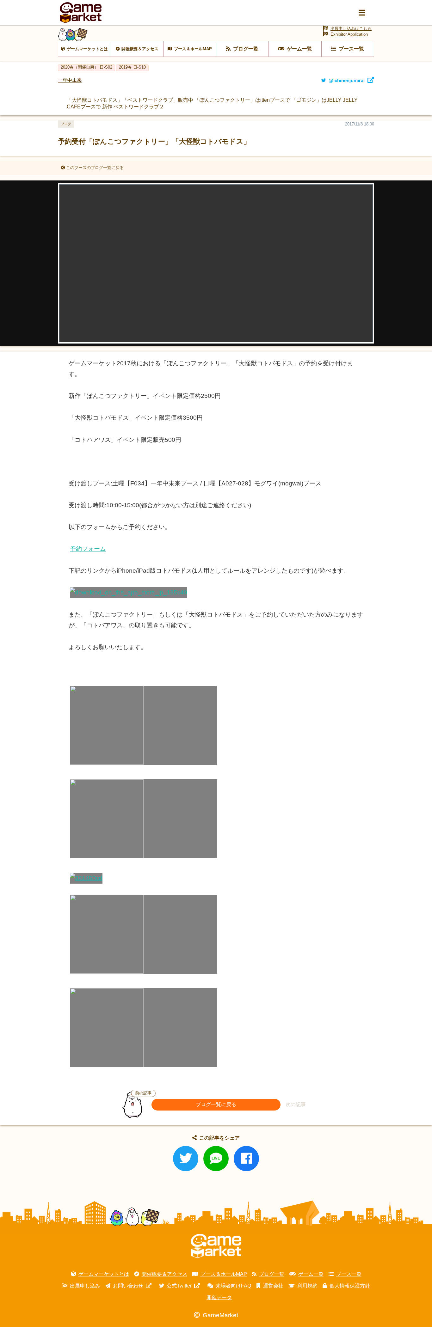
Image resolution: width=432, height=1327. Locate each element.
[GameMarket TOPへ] (216, 1246)
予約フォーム (88, 548)
